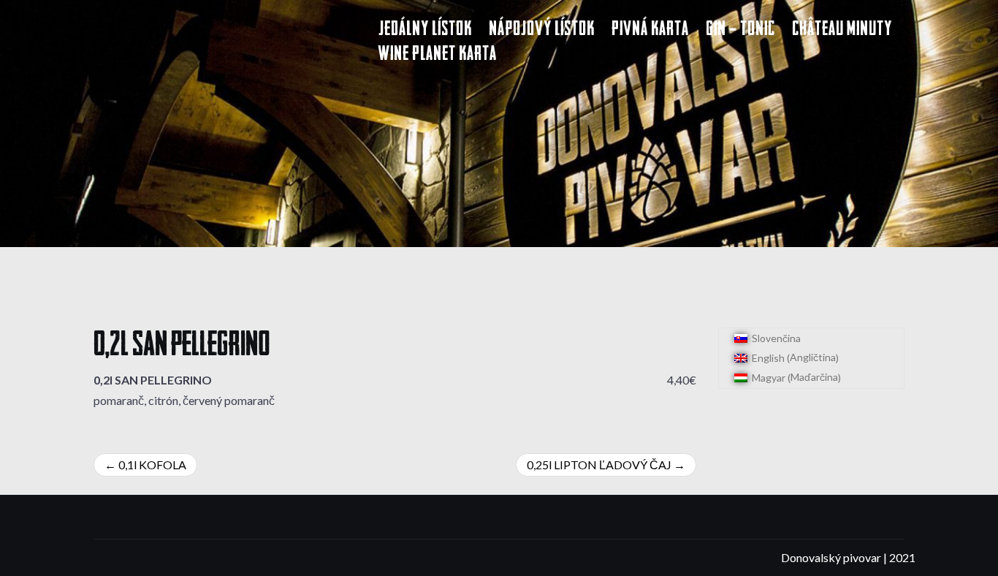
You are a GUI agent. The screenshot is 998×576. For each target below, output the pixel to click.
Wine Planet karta (437, 55)
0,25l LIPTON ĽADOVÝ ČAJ (599, 464)
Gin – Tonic (740, 30)
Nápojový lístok (542, 30)
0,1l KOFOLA (152, 464)
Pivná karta (650, 30)
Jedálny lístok (425, 30)
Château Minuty (842, 30)
